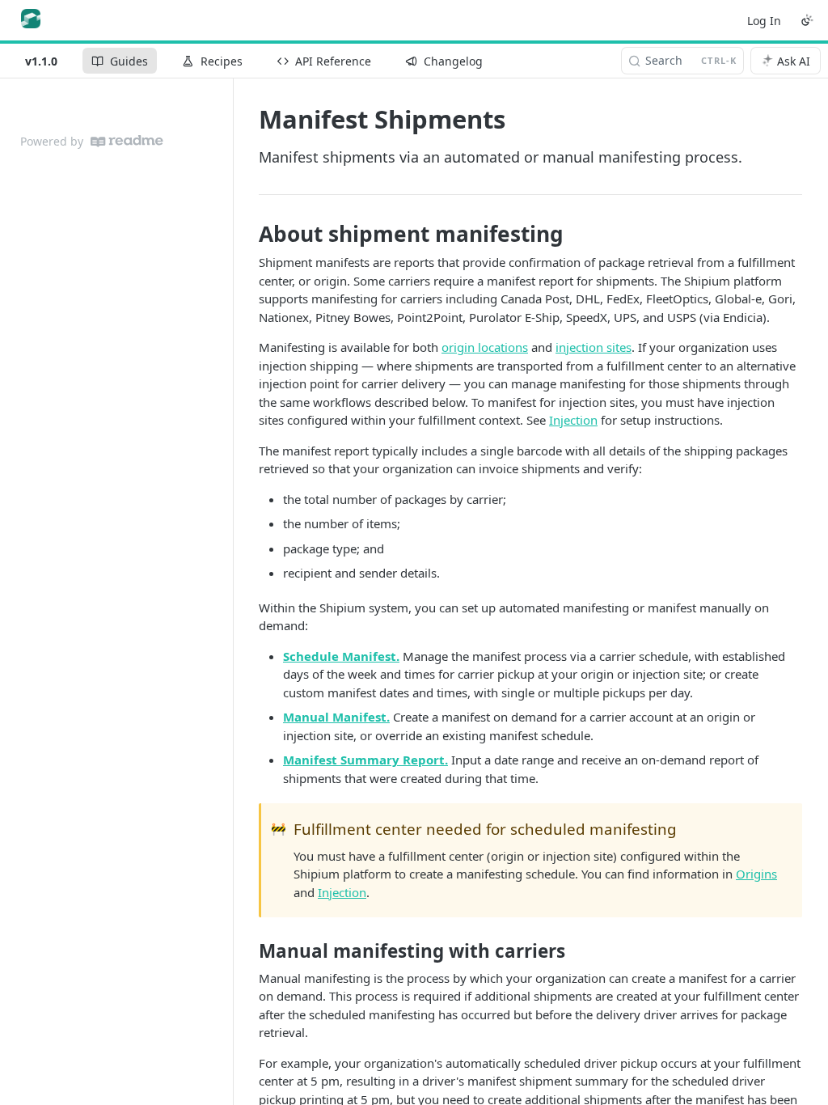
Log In (764, 20)
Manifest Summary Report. (365, 759)
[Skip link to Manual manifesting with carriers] (248, 951)
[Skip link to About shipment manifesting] (248, 233)
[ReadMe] (127, 141)
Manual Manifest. (336, 717)
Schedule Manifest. (341, 656)
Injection (573, 420)
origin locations (484, 347)
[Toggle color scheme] (807, 20)
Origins (756, 874)
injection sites (594, 347)
